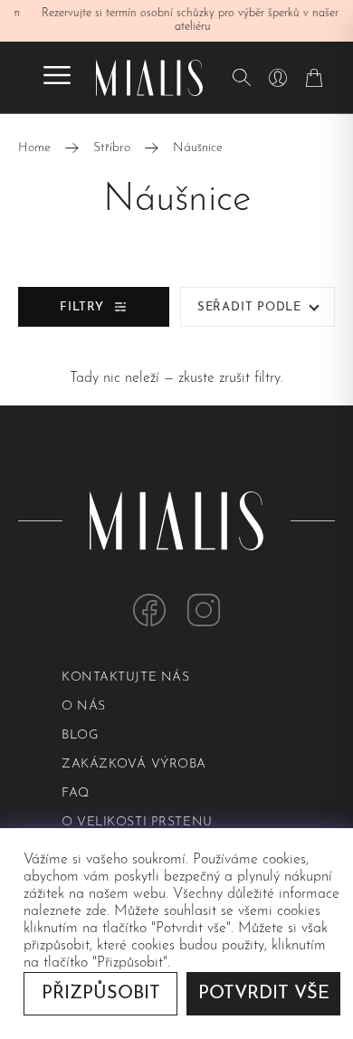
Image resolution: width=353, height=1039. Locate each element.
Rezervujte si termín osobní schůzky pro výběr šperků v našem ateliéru (176, 20)
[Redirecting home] (149, 78)
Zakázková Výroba (134, 764)
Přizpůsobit (101, 994)
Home (34, 148)
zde (96, 911)
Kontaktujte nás (125, 677)
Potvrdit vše (263, 994)
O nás (84, 706)
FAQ (76, 793)
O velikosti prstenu (137, 822)
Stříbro (111, 148)
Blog (80, 735)
